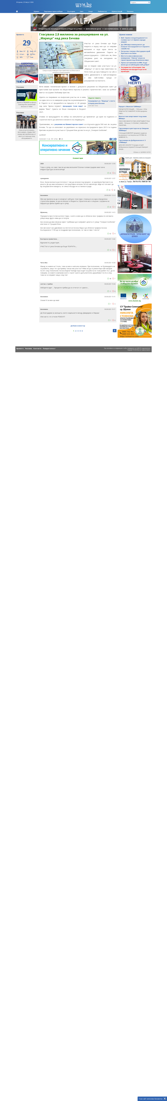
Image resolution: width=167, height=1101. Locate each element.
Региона (130, 11)
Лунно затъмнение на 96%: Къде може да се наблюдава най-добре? (135, 64)
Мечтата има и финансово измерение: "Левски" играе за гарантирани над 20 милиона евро (135, 58)
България (71, 11)
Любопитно (102, 11)
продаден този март (73, 106)
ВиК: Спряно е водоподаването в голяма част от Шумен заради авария (134, 40)
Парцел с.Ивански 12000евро (130, 106)
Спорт (90, 11)
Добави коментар (78, 326)
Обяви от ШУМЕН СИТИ (142, 152)
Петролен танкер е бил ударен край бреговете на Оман (135, 52)
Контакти (37, 348)
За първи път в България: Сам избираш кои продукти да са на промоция (133, 69)
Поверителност (49, 348)
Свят (82, 11)
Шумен (36, 11)
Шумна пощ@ (117, 11)
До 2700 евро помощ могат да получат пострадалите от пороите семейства (135, 47)
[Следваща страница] (114, 330)
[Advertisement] (77, 256)
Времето (20, 348)
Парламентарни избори (53, 11)
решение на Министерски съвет (69, 124)
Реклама (28, 348)
